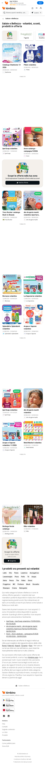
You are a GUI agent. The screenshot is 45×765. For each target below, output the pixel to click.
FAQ (3, 724)
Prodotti (5, 735)
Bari (30, 645)
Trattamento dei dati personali (22, 762)
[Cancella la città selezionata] (41, 13)
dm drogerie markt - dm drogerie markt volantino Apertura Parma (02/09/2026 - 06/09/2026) (22, 628)
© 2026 (22, 754)
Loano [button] (36, 13)
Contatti (5, 727)
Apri (40, 3)
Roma (4, 645)
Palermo (10, 645)
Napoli (17, 645)
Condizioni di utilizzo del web (22, 759)
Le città (4, 732)
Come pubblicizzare (8, 743)
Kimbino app (33, 657)
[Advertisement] (22, 100)
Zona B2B (5, 746)
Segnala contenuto (8, 729)
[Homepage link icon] (16, 686)
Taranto (24, 645)
